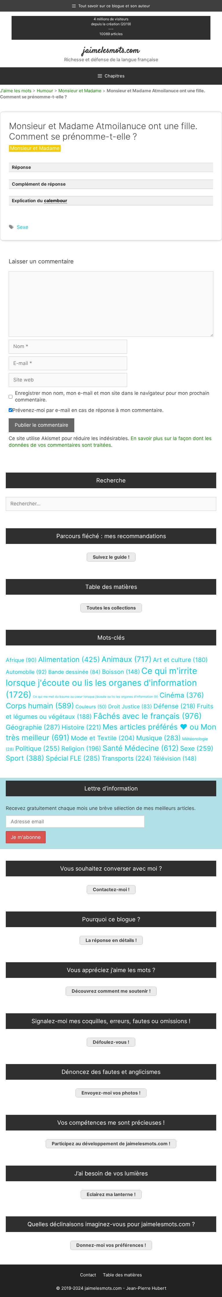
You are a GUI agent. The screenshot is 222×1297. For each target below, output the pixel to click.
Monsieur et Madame (79, 90)
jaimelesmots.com (111, 50)
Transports (126, 758)
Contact (88, 1275)
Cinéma (182, 695)
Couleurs (91, 707)
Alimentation (69, 659)
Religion (81, 748)
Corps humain (40, 705)
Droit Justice (130, 706)
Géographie (33, 727)
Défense (174, 706)
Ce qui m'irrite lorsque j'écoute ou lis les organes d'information (101, 683)
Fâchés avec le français (147, 716)
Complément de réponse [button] (39, 184)
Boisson (121, 671)
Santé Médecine (141, 748)
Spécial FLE (73, 758)
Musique (158, 738)
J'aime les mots (16, 90)
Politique (37, 748)
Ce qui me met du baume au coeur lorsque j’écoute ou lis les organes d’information (95, 697)
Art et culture (180, 659)
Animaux (126, 659)
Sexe (22, 227)
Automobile (26, 672)
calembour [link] (55, 200)
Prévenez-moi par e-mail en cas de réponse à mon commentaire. (88, 410)
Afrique (21, 660)
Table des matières (122, 1275)
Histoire (81, 727)
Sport (25, 758)
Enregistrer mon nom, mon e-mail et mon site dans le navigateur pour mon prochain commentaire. (112, 396)
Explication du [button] (39, 200)
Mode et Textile (103, 738)
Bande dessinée (74, 672)
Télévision (175, 758)
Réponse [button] (21, 167)
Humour (45, 90)
